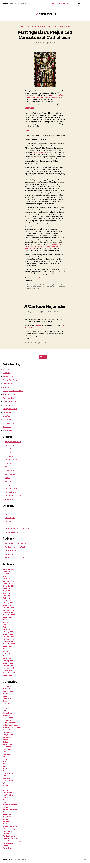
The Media (6, 833)
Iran (4, 764)
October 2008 (8, 641)
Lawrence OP (36, 278)
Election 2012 (7, 720)
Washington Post (8, 398)
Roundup (6, 821)
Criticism (6, 708)
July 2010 (6, 591)
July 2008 (6, 649)
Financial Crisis (8, 730)
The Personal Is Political (13, 496)
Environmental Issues (10, 725)
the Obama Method (39, 152)
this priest (37, 325)
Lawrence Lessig (10, 470)
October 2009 (8, 612)
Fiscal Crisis (7, 732)
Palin (4, 802)
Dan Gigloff (33, 286)
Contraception (57, 285)
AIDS (33, 285)
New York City (8, 795)
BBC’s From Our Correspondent (15, 543)
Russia (5, 824)
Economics (7, 715)
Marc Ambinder (10, 474)
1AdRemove (7, 686)
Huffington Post (8, 405)
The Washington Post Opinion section (17, 528)
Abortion (29, 285)
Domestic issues (45, 27)
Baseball (6, 694)
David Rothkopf (8, 412)
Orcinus (7, 478)
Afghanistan (7, 689)
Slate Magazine (10, 518)
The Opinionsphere (64, 27)
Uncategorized (8, 843)
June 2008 (6, 651)
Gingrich (6, 739)
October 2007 (8, 670)
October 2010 (8, 583)
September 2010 (9, 586)
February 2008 (8, 661)
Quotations (7, 814)
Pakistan (6, 800)
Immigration (7, 759)
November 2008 (8, 639)
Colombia (6, 703)
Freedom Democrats (12, 460)
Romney (5, 819)
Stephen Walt (7, 419)
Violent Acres (9, 499)
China (5, 701)
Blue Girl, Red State (11, 449)
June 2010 (6, 593)
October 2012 (7, 571)
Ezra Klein (6, 373)
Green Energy (7, 747)
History (5, 751)
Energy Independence (10, 723)
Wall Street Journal (9, 401)
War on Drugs (7, 848)
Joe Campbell (41, 43)
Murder (53, 286)
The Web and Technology (12, 841)
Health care (7, 749)
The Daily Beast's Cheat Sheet (13, 391)
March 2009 (7, 629)
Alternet (7, 510)
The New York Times (10, 380)
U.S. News (38, 288)
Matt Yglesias (29, 108)
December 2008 (8, 637)
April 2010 (6, 598)
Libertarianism (8, 780)
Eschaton (38, 286)
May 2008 (6, 653)
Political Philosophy (10, 805)
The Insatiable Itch (11, 492)
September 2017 (9, 569)
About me (69, 3)
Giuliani (5, 742)
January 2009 (8, 634)
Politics (54, 27)
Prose (5, 812)
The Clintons (7, 831)
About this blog (52, 3)
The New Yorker (10, 551)
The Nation (8, 521)
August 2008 (7, 646)
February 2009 (8, 632)
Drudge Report (8, 383)
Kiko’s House (9, 467)
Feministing (9, 456)
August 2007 (7, 675)
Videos (5, 846)
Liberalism (6, 778)
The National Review (12, 525)
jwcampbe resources (10, 430)
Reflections (7, 817)
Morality (53, 301)
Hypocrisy (42, 343)
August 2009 (7, 617)
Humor (46, 301)
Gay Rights (6, 737)
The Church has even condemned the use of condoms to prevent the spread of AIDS (43, 246)
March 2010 (7, 600)
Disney (37, 343)
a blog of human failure (13, 442)
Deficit (5, 711)
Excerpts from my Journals (12, 727)
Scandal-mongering (10, 826)
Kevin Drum (7, 427)
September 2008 (9, 644)
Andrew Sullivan (8, 376)
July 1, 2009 (52, 43)
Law (4, 776)
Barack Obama (24, 27)
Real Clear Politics (9, 387)
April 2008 (6, 656)
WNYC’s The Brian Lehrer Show (15, 558)
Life (4, 783)
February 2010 (8, 603)
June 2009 (6, 622)
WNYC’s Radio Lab (11, 554)
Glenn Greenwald (9, 423)
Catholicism (35, 27)
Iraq (4, 766)
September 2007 (9, 673)
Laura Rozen (7, 416)
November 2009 (8, 610)
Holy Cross (6, 754)
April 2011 (6, 576)
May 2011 (6, 574)
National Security (9, 793)
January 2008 (8, 663)
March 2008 (7, 658)
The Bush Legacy (9, 829)
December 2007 (8, 665)
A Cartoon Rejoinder (45, 306)
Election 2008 (8, 718)
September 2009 (9, 615)
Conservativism (8, 706)
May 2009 (6, 624)
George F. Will (9, 463)
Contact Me (61, 3)
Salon (7, 514)
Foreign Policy (8, 735)
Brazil (5, 696)
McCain (5, 785)
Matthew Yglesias (46, 286)
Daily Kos (8, 452)
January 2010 (7, 605)
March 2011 (7, 579)
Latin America (8, 773)
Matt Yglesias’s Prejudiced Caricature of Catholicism (45, 35)
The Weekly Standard (12, 532)
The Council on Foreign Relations (16, 547)
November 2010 (8, 581)
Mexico (5, 788)
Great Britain (7, 744)
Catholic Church (43, 285)
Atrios (27, 130)
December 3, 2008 (47, 312)
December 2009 (8, 608)
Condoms (49, 285)
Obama (5, 797)
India (4, 761)
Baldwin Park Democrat (13, 445)
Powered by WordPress (20, 859)
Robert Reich (9, 481)
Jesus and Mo (48, 343)
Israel (5, 768)
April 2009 (6, 627)
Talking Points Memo (10, 409)
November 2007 (8, 668)
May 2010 (6, 596)
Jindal (5, 771)
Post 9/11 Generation (10, 809)
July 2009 (6, 620)
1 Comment (59, 312)
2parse (5, 3)
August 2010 (7, 588)
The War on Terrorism (10, 838)
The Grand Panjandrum (13, 488)
